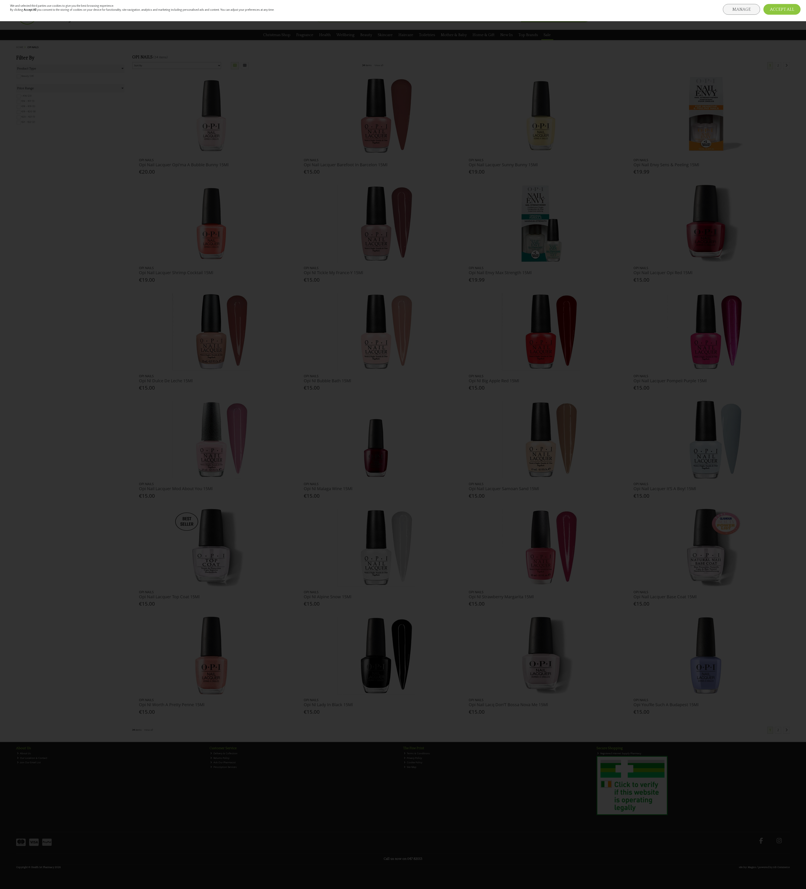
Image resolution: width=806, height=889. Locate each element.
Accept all (782, 9)
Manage (741, 9)
